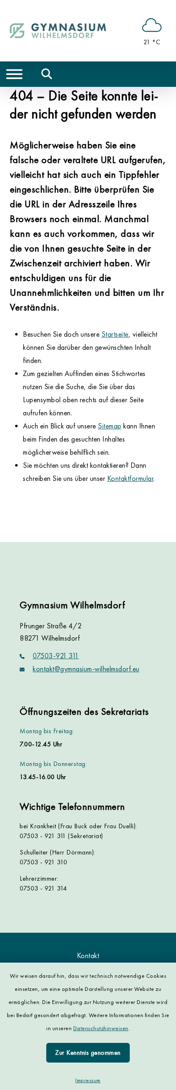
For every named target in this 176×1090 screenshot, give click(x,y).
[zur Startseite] (58, 30)
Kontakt (88, 955)
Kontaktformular (130, 478)
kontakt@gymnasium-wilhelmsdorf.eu (86, 668)
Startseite (115, 334)
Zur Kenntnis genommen (88, 1052)
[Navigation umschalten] (14, 74)
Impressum (88, 1080)
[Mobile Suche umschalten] (47, 74)
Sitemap (110, 426)
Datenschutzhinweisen (101, 1028)
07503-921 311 (56, 655)
